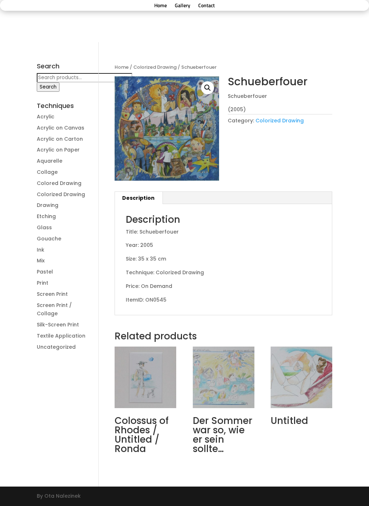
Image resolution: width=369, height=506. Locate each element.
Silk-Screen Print (58, 324)
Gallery (182, 6)
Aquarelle (49, 160)
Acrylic (45, 116)
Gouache (49, 238)
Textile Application (61, 335)
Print (42, 282)
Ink (40, 249)
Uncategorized (56, 347)
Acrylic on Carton (60, 139)
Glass (44, 227)
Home (160, 6)
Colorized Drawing (155, 67)
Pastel (45, 271)
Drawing (47, 205)
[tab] (138, 198)
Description (138, 198)
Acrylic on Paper (58, 149)
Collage (47, 172)
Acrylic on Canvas (60, 127)
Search (48, 86)
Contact (206, 6)
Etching (46, 216)
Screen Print (52, 294)
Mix (41, 260)
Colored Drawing (59, 183)
